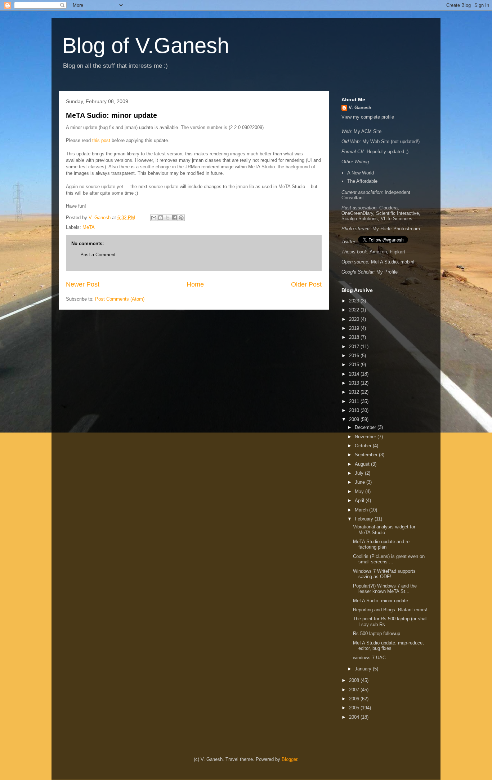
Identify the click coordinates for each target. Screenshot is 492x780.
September (367, 454)
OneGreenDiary (357, 213)
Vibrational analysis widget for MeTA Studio (384, 529)
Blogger (289, 759)
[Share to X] (167, 217)
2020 (355, 319)
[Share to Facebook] (174, 217)
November (366, 436)
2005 (355, 707)
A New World (360, 173)
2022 (355, 310)
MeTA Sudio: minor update (111, 115)
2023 (355, 300)
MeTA (88, 227)
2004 (355, 717)
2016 (355, 355)
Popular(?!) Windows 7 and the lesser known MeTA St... (385, 588)
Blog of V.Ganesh (145, 46)
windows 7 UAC (369, 657)
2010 (355, 410)
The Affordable (362, 181)
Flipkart (397, 251)
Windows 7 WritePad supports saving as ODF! (384, 574)
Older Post (306, 284)
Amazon (378, 251)
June (360, 482)
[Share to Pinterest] (181, 217)
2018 (355, 337)
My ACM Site (367, 131)
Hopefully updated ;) (387, 151)
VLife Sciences (396, 218)
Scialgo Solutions (359, 218)
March (362, 510)
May (360, 491)
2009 (355, 419)
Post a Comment (98, 254)
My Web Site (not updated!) (391, 141)
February (365, 519)
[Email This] (153, 217)
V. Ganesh (360, 107)
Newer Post (82, 284)
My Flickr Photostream (396, 228)
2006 (355, 698)
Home (195, 284)
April (360, 500)
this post (101, 140)
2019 (355, 328)
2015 (355, 364)
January (364, 669)
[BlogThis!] (160, 217)
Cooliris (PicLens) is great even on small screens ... (389, 559)
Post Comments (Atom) (119, 299)
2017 (355, 346)
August (363, 464)
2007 (355, 689)
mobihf (408, 262)
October (364, 445)
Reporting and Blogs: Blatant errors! (390, 609)
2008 (355, 680)
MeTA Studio (384, 262)
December (366, 427)
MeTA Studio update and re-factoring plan (382, 544)
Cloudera (388, 207)
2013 (355, 383)
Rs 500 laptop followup (376, 633)
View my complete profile (367, 117)
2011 (355, 401)
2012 (355, 392)
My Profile (387, 272)
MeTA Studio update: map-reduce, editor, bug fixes (388, 645)
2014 (355, 374)
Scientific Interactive (397, 213)
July (360, 473)
